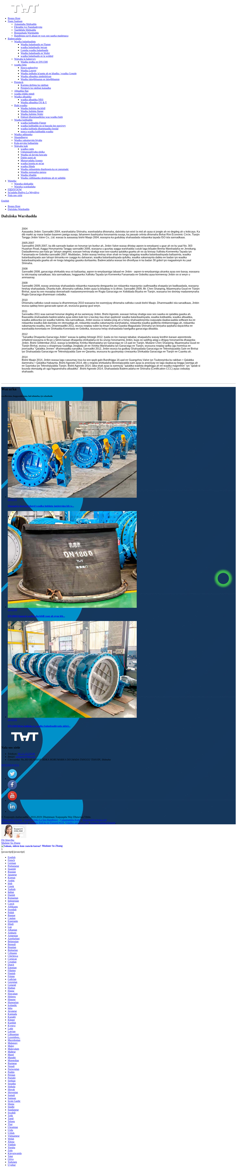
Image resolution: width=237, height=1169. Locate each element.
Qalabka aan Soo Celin (77, 822)
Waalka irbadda (28, 175)
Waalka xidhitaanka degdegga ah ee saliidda (43, 178)
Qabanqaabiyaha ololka (33, 151)
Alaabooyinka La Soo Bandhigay (41, 820)
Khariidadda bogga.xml (95, 820)
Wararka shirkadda (23, 183)
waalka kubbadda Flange (33, 122)
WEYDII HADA (10, 765)
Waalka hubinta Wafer (32, 114)
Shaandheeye (21, 137)
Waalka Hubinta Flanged (102, 822)
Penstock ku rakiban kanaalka (36, 88)
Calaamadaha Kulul (70, 820)
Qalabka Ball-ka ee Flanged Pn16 (47, 822)
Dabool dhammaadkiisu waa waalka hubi (42, 117)
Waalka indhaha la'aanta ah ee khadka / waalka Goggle (49, 73)
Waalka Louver (28, 70)
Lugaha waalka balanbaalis (34, 50)
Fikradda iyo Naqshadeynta (28, 27)
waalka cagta (27, 149)
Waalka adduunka (23, 134)
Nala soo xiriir (15, 195)
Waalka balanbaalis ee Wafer (35, 53)
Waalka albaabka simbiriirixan (36, 76)
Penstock (18, 82)
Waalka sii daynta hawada (34, 154)
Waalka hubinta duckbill (33, 108)
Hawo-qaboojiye (29, 67)
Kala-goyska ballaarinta (26, 143)
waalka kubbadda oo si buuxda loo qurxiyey (43, 125)
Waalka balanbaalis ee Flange (36, 44)
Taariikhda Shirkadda (25, 30)
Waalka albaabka (22, 96)
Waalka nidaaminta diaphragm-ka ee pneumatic (45, 169)
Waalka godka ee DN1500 (34, 61)
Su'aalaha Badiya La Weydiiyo (23, 192)
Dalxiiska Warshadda (18, 209)
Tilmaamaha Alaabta (11, 820)
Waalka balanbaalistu (25, 41)
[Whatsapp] (223, 578)
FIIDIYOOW (15, 189)
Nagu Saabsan (15, 21)
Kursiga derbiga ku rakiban (34, 85)
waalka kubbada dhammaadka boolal (39, 128)
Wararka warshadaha (24, 186)
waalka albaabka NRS (32, 99)
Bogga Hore (14, 18)
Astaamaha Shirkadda (25, 24)
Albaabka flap (21, 90)
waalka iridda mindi (24, 93)
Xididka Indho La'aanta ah (14, 822)
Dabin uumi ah (28, 157)
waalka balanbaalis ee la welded (37, 56)
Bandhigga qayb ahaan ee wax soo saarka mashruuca (41, 35)
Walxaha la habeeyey (25, 59)
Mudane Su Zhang (10, 843)
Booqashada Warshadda (26, 32)
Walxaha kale (21, 146)
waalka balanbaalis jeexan (34, 47)
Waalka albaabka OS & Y (34, 102)
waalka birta (20, 64)
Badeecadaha (14, 38)
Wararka (12, 180)
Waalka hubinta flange (32, 111)
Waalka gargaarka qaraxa (33, 172)
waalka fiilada (28, 166)
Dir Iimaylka (7, 840)
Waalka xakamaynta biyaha (28, 140)
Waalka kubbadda (23, 119)
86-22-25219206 (26, 753)
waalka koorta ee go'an (32, 163)
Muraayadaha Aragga (32, 160)
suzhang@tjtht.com (25, 756)
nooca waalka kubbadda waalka (37, 131)
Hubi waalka (20, 105)
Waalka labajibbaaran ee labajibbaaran (40, 79)
